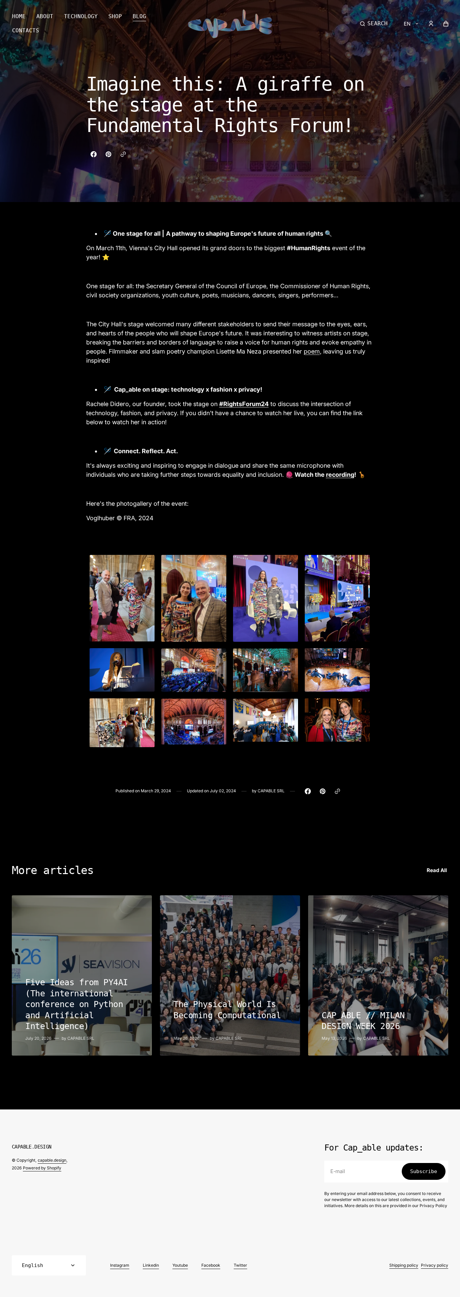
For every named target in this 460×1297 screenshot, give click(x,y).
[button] (374, 23)
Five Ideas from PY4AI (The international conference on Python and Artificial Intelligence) (76, 1004)
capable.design (52, 1160)
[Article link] (82, 975)
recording (340, 474)
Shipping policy (403, 1265)
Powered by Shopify (42, 1167)
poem (312, 351)
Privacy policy (434, 1265)
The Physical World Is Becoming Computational (227, 1009)
